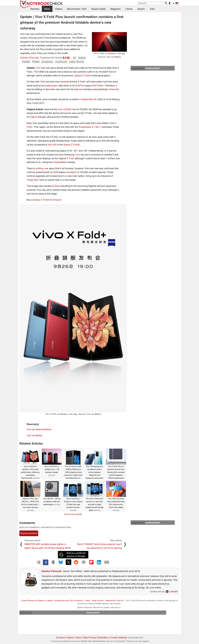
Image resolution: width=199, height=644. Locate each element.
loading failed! (137, 68)
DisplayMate (60, 162)
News (47, 8)
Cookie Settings (118, 637)
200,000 (52, 144)
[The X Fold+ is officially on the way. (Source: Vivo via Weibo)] (109, 42)
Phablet (35, 61)
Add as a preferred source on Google (76, 554)
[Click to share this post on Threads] (53, 562)
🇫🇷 (64, 57)
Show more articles (73, 514)
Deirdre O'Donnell (29, 57)
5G (74, 57)
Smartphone (47, 61)
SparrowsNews (43, 429)
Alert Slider (97, 85)
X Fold (70, 158)
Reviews (34, 8)
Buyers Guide (98, 8)
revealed (64, 81)
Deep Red (33, 179)
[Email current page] (106, 562)
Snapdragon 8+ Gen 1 (90, 126)
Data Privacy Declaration (96, 637)
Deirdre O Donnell (51, 571)
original (33, 116)
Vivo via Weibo (34, 435)
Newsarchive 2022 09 (114, 600)
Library (129, 8)
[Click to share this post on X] (68, 562)
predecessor (51, 85)
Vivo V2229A (65, 109)
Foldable (26, 61)
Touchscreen (61, 61)
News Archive (97, 600)
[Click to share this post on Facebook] (45, 562)
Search (141, 8)
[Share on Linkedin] (99, 562)
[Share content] (39, 562)
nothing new (42, 168)
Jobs (152, 8)
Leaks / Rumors (76, 61)
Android (81, 57)
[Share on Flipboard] (91, 562)
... (71, 57)
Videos (58, 8)
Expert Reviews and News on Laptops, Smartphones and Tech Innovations (52, 600)
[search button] (166, 3)
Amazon (57, 199)
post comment (29, 533)
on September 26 (87, 99)
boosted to (71, 172)
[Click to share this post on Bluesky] (61, 562)
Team (78, 637)
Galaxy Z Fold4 (82, 75)
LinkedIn (173, 591)
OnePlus (79, 85)
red (80, 89)
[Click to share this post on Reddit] (76, 562)
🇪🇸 (68, 57)
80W (55, 172)
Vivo (38, 67)
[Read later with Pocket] (84, 562)
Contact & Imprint (65, 637)
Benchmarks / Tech (77, 8)
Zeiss (57, 186)
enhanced (113, 89)
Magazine (115, 8)
